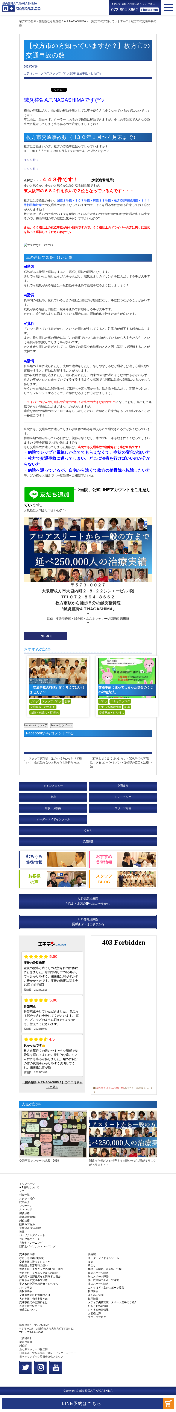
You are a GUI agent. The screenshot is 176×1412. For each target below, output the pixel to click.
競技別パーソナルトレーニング (37, 1246)
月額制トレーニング (30, 1242)
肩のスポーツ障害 (98, 1273)
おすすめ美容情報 (98, 1309)
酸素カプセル (27, 1224)
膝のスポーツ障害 (98, 1284)
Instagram (150, 9)
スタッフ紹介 (27, 1198)
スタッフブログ (51, 701)
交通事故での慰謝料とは (33, 1302)
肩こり (92, 1265)
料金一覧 (24, 1194)
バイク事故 (25, 1287)
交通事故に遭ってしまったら (36, 1262)
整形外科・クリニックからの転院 (38, 1273)
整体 (21, 1231)
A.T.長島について (29, 1187)
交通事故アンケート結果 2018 (39, 1160)
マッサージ (25, 1206)
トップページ (27, 1184)
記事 (67, 701)
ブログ (34, 701)
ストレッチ (25, 1209)
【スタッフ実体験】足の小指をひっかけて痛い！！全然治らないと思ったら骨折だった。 (54, 760)
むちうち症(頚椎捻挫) (31, 1258)
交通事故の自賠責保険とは (34, 1295)
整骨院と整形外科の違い (33, 1265)
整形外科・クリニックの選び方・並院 (41, 1269)
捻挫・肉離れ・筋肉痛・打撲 (104, 1269)
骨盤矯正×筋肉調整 (30, 1228)
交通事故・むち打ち (42, 707)
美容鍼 (92, 1254)
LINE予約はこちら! (82, 1403)
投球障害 (93, 1291)
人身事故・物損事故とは (33, 1298)
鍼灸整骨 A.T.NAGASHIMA (110, 1088)
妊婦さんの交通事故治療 (33, 1280)
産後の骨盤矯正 (28, 1217)
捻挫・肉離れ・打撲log (44, 712)
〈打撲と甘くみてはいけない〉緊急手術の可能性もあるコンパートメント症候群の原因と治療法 (119, 762)
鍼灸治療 (24, 1213)
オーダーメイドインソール (103, 1258)
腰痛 (90, 1262)
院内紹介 (24, 1202)
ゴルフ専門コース (29, 1239)
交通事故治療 (27, 1254)
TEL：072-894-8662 (31, 1332)
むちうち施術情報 (110, 707)
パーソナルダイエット (32, 1235)
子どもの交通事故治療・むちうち (38, 1284)
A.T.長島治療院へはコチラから (88, 901)
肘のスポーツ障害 (98, 1276)
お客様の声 (94, 1313)
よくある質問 (95, 1295)
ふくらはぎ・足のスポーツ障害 (106, 1287)
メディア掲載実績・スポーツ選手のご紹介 (112, 1302)
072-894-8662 (124, 9)
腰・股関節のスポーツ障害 (103, 1280)
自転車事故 (25, 1291)
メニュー (24, 1191)
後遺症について (28, 1309)
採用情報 (88, 841)
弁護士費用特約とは (30, 1306)
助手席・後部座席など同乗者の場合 (40, 1276)
